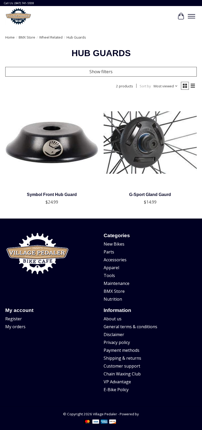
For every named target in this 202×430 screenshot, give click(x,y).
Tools (109, 275)
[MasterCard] (87, 422)
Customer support (122, 366)
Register (13, 319)
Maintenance (116, 283)
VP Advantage (117, 382)
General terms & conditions (130, 327)
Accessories (115, 260)
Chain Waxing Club (122, 374)
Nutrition (113, 299)
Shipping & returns (122, 358)
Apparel (111, 267)
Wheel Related (51, 37)
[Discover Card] (112, 422)
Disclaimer (114, 334)
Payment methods (121, 350)
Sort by (145, 86)
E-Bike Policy (116, 389)
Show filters (101, 72)
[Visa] (95, 422)
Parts (109, 252)
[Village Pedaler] (18, 16)
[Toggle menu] (191, 16)
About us (113, 319)
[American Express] (104, 422)
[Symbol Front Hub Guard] (51, 142)
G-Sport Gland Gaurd (150, 194)
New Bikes (114, 244)
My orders (15, 327)
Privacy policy (117, 342)
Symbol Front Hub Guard (52, 194)
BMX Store (27, 37)
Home (10, 37)
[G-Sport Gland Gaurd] (150, 142)
